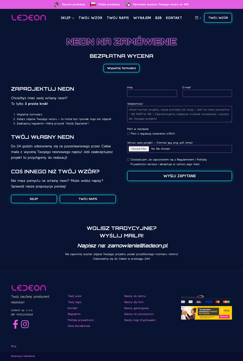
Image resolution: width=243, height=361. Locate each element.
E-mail (187, 87)
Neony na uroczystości (139, 313)
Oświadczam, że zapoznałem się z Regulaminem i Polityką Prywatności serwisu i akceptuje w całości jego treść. (169, 162)
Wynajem (142, 18)
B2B (158, 18)
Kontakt (174, 18)
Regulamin (74, 313)
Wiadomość (135, 103)
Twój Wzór (218, 18)
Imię (130, 87)
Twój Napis (118, 18)
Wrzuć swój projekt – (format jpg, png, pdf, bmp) (160, 142)
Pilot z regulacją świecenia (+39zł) (153, 133)
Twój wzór (90, 18)
